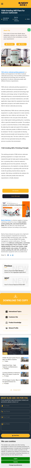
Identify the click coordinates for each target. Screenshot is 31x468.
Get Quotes (15, 190)
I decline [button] (15, 461)
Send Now (16, 435)
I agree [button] (15, 458)
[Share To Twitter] (11, 255)
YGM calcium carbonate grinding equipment (13, 72)
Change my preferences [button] (15, 465)
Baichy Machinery (6, 220)
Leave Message (15, 196)
